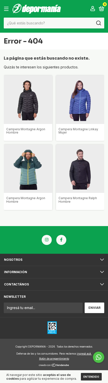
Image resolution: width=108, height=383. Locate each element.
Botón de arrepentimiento (54, 358)
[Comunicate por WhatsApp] (98, 357)
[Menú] (7, 9)
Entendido (91, 376)
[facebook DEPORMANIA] (61, 240)
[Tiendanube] (54, 365)
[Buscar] (98, 23)
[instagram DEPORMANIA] (47, 240)
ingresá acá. (84, 353)
